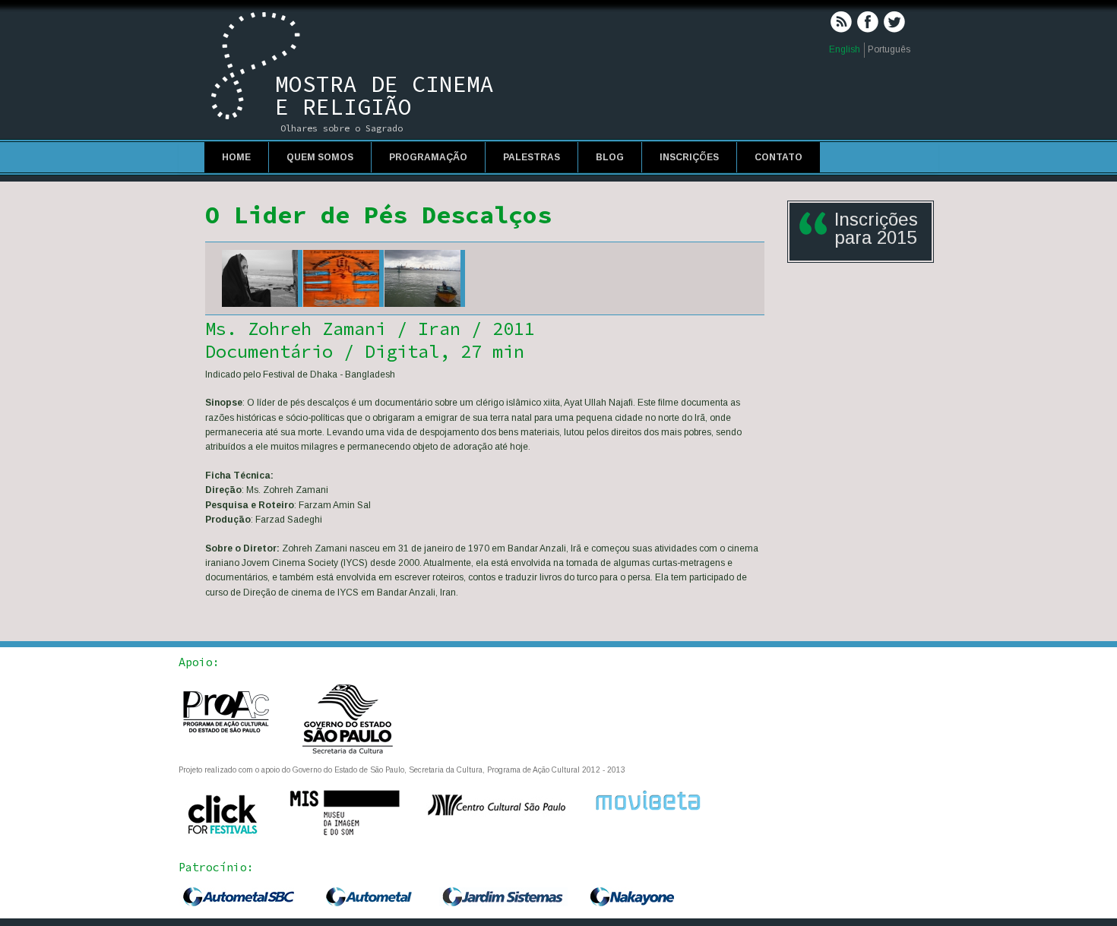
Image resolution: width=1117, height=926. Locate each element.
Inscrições (689, 157)
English (844, 49)
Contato (778, 157)
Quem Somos (319, 157)
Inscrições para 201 (876, 228)
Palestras (531, 157)
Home (236, 157)
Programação (428, 157)
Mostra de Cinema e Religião (384, 95)
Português (889, 49)
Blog (610, 157)
